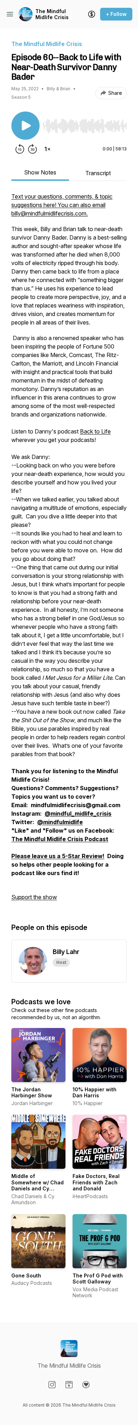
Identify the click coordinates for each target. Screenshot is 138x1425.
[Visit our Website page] (69, 1384)
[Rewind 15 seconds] (20, 149)
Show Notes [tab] (40, 172)
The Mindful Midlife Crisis (52, 14)
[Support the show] (91, 14)
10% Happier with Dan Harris (94, 1092)
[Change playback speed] (47, 149)
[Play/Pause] (25, 125)
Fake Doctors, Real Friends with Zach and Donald (96, 1182)
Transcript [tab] (98, 173)
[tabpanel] (69, 550)
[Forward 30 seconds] (33, 149)
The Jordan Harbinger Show (31, 1092)
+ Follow (116, 14)
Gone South (26, 1275)
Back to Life (95, 431)
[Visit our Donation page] (86, 1384)
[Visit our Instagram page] (52, 1384)
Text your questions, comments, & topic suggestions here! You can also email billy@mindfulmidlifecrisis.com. (62, 205)
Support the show (34, 897)
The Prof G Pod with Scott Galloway (98, 1278)
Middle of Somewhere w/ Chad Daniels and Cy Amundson (37, 1185)
